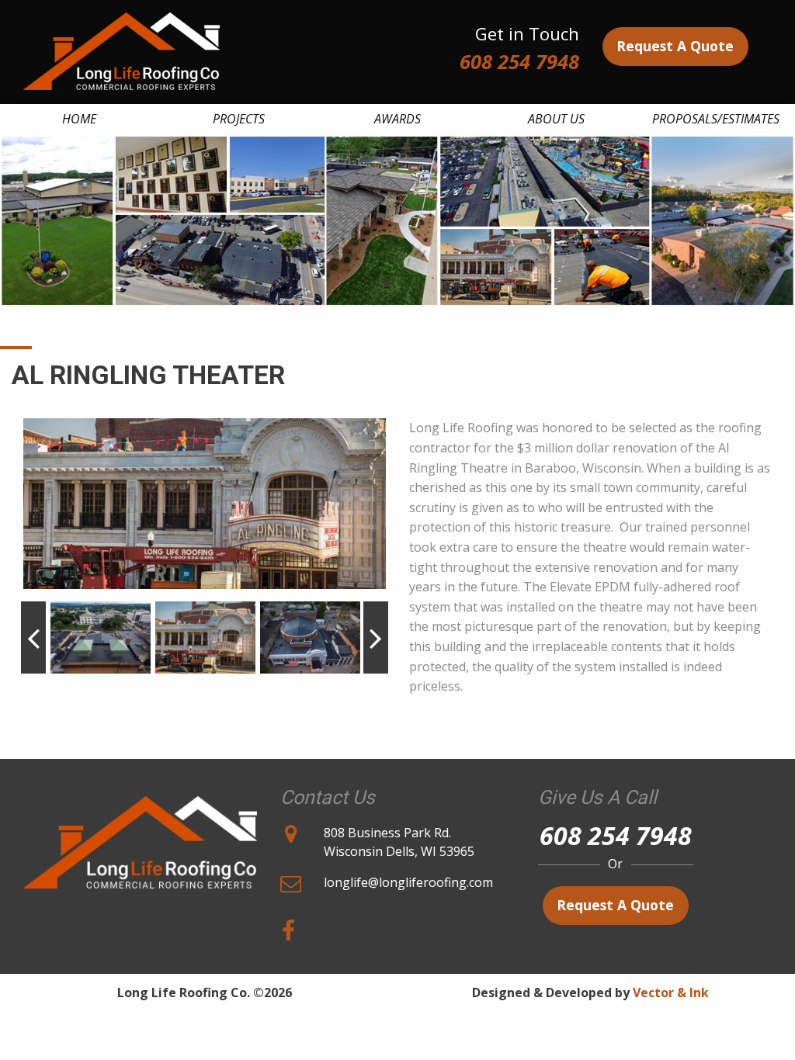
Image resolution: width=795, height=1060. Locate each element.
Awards (397, 118)
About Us (556, 118)
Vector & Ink (671, 992)
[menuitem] (79, 118)
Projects (239, 118)
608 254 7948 (519, 61)
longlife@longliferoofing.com (408, 882)
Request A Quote (675, 45)
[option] (204, 503)
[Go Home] (140, 835)
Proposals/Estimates (715, 118)
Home (79, 118)
